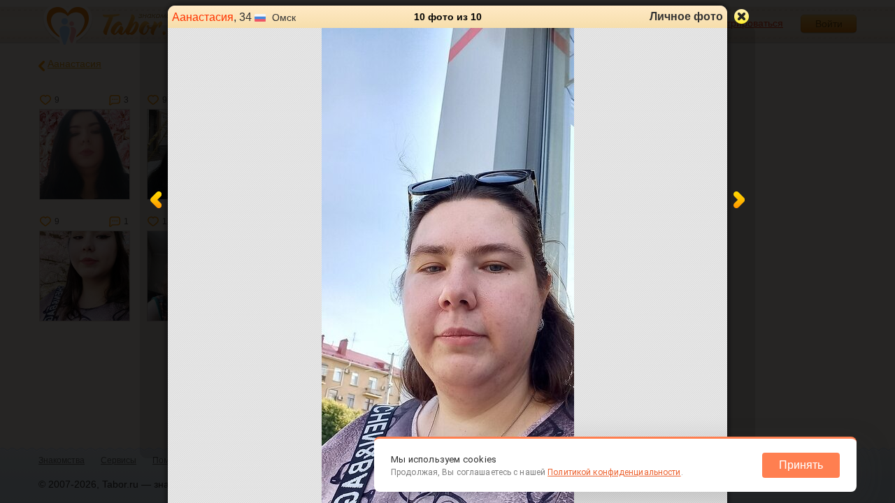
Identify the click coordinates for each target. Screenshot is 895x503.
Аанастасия (203, 17)
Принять (801, 465)
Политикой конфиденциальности (613, 472)
